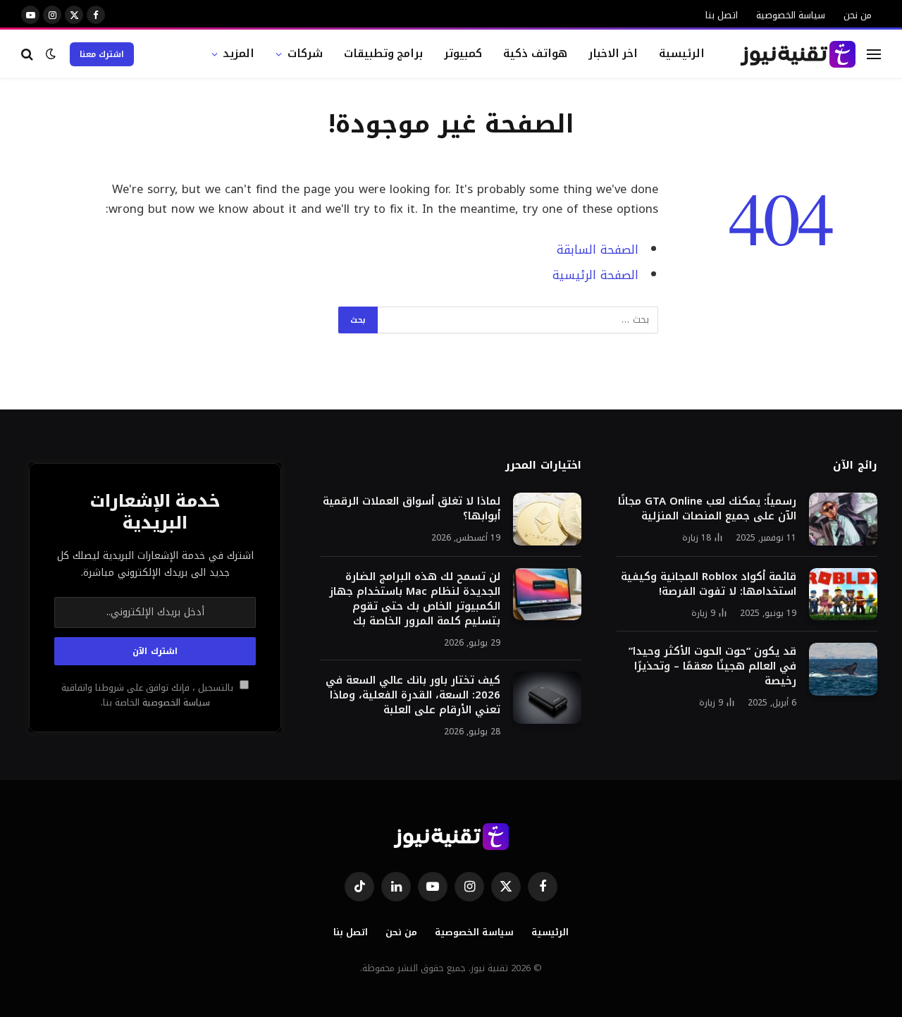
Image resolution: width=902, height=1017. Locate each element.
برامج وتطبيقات (384, 53)
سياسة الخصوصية (790, 15)
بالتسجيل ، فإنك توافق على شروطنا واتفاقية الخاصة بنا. (148, 695)
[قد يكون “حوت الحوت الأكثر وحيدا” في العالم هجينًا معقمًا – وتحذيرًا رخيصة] (843, 669)
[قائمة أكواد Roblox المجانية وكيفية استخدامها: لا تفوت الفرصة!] (843, 594)
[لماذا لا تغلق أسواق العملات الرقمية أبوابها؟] (547, 519)
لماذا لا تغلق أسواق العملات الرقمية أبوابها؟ (411, 509)
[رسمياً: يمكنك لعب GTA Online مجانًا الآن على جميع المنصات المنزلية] (843, 519)
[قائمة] (874, 54)
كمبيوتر (463, 53)
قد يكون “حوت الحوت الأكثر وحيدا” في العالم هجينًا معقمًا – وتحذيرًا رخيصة (712, 666)
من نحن (858, 15)
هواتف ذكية (535, 53)
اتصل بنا (721, 15)
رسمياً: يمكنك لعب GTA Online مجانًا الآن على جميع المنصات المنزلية (707, 509)
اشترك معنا (102, 54)
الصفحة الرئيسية (595, 275)
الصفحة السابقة (597, 250)
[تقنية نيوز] (798, 54)
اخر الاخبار (613, 53)
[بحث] (28, 54)
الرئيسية (682, 53)
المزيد (238, 53)
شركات (305, 53)
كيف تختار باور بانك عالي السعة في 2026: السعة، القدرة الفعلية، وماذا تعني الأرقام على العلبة (413, 695)
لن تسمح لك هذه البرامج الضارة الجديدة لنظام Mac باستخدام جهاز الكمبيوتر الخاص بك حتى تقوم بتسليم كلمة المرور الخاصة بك (414, 599)
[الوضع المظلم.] (50, 54)
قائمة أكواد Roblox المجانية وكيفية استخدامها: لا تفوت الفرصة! (708, 584)
